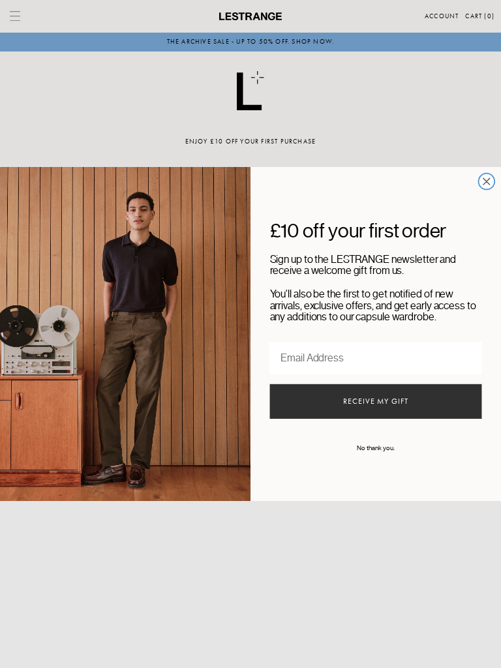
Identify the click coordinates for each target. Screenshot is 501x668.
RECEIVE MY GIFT (375, 401)
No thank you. (375, 449)
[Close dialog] (487, 182)
